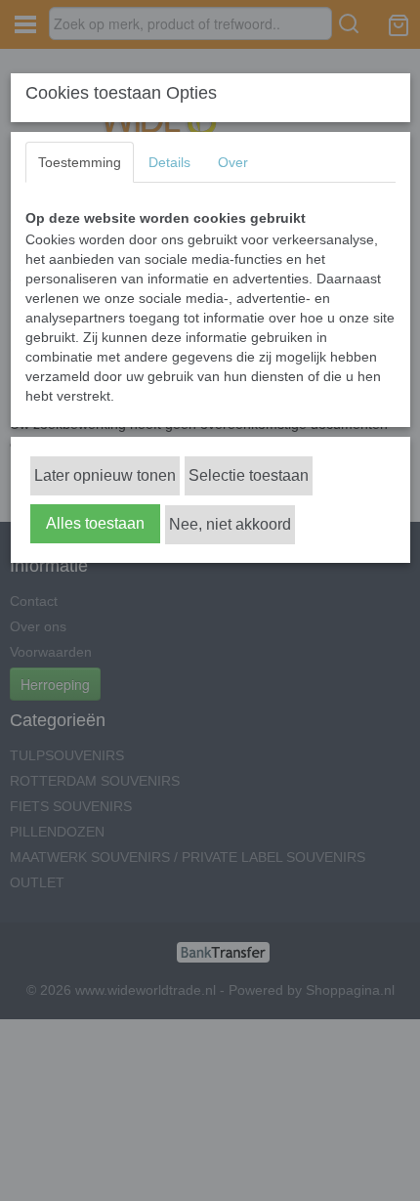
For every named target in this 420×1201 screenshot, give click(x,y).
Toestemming (79, 162)
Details (169, 162)
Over (233, 162)
